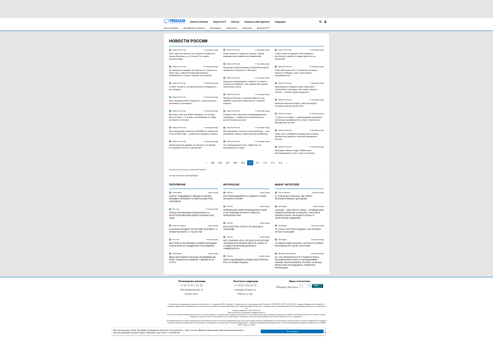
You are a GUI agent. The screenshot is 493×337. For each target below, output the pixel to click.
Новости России (179, 50)
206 (220, 163)
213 (272, 163)
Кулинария (176, 192)
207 (228, 163)
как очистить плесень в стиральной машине (187, 170)
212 (265, 163)
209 (243, 163)
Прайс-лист (191, 293)
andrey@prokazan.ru (191, 289)
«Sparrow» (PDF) (249, 325)
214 (280, 163)
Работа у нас (245, 293)
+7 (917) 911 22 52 (191, 285)
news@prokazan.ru (245, 289)
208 (235, 163)
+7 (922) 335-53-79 (245, 285)
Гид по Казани (284, 192)
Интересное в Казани (287, 253)
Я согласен (292, 331)
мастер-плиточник (176, 176)
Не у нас (175, 209)
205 (213, 163)
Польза (230, 192)
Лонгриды (282, 206)
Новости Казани (179, 226)
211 (257, 163)
